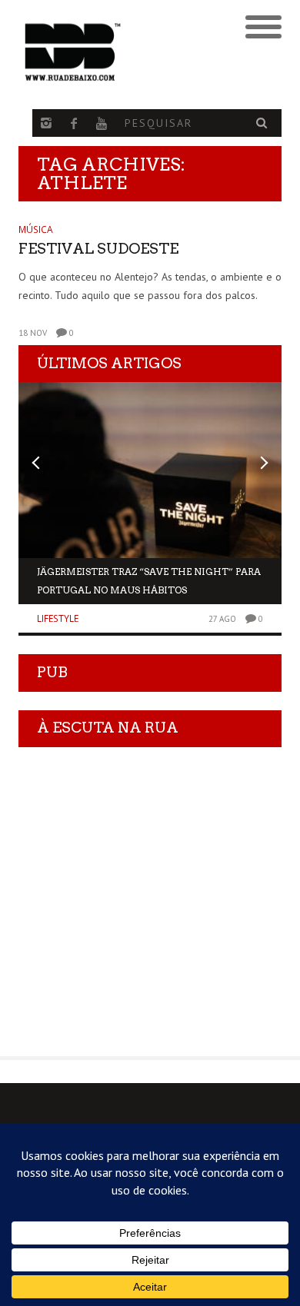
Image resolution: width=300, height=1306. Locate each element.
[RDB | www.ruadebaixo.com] (117, 52)
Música (35, 229)
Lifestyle (57, 618)
